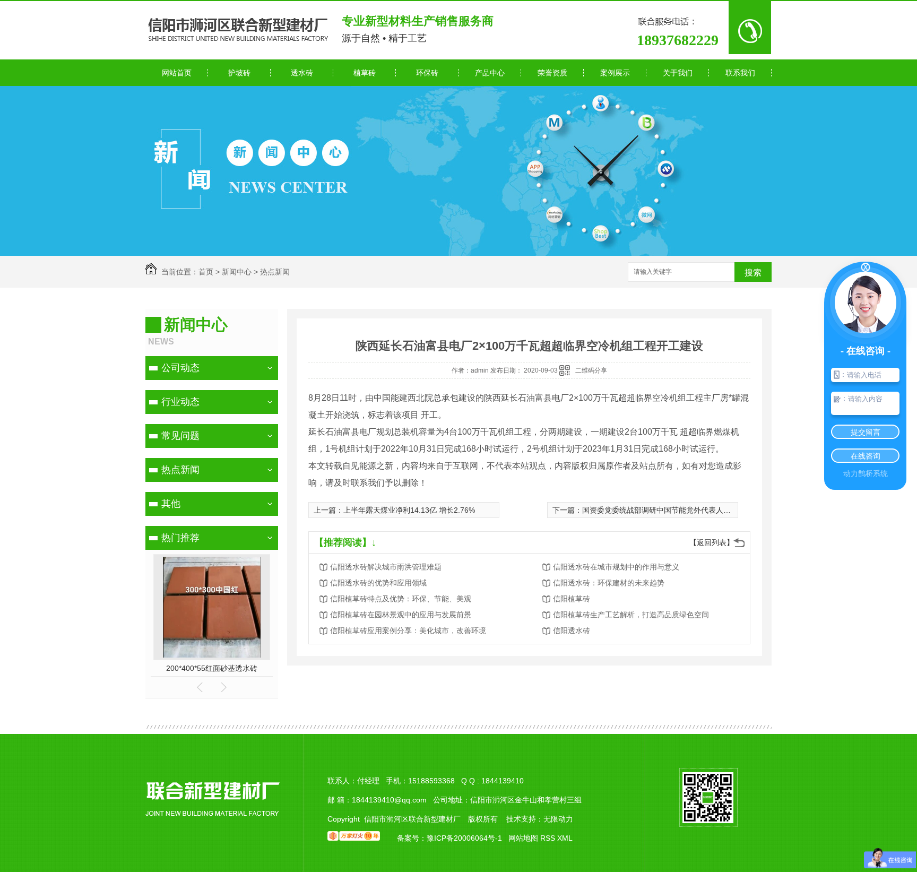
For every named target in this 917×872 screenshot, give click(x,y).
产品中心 (490, 72)
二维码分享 (591, 370)
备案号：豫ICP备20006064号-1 (449, 838)
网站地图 (523, 838)
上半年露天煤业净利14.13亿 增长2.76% (409, 510)
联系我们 (740, 72)
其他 (170, 503)
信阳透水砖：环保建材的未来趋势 (608, 583)
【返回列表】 (711, 542)
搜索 (753, 272)
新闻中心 (237, 271)
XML (565, 838)
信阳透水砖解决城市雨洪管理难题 (386, 567)
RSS (548, 838)
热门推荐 (180, 537)
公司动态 (180, 367)
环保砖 (427, 72)
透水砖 (302, 72)
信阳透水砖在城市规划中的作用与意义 (616, 567)
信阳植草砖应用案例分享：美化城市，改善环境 (408, 630)
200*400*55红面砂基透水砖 (211, 668)
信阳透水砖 (571, 630)
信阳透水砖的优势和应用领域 (378, 583)
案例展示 (615, 72)
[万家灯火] (353, 838)
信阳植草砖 (571, 598)
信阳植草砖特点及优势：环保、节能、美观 (400, 598)
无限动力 (558, 819)
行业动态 (180, 401)
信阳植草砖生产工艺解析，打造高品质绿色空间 (631, 614)
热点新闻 (275, 271)
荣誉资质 (552, 72)
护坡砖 (239, 72)
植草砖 (364, 72)
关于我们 (678, 72)
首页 (205, 271)
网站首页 (177, 72)
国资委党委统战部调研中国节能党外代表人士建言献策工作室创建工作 (697, 510)
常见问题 (180, 435)
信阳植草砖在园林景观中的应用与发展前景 (400, 614)
